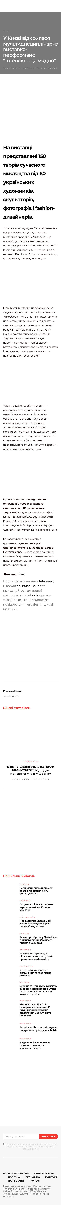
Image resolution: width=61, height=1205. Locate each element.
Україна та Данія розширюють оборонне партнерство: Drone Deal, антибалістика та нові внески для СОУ (38, 990)
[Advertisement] (30, 112)
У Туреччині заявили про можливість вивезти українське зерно (35, 1045)
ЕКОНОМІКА (33, 1177)
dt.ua (21, 574)
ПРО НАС (34, 1180)
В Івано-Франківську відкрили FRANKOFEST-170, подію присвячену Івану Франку (30, 770)
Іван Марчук (12, 696)
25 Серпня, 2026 (41, 779)
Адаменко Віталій (21, 779)
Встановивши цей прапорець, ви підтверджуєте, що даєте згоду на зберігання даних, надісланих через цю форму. (31, 1146)
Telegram (46, 581)
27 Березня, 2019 (30, 68)
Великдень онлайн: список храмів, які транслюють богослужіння (36, 891)
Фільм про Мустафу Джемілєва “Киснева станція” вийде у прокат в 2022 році (38, 940)
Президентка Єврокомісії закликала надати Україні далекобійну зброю (35, 923)
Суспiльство (26, 966)
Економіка (25, 901)
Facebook (30, 595)
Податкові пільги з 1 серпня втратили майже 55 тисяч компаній (36, 907)
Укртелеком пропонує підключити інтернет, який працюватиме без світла (36, 956)
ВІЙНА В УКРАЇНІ (44, 1173)
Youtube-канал (29, 586)
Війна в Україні (27, 917)
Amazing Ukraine (11, 68)
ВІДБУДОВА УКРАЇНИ (16, 1173)
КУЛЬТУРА (51, 1177)
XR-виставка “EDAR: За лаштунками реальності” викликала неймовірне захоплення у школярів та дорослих (35, 1010)
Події (5, 31)
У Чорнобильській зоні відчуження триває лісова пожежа (35, 973)
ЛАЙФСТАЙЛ (16, 1180)
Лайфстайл (25, 950)
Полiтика (24, 982)
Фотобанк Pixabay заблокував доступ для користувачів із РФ (38, 1029)
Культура (27, 761)
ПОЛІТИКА (14, 1177)
